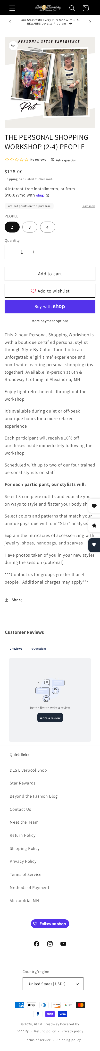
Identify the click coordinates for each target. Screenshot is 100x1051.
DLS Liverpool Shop (28, 770)
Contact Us (20, 809)
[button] (12, 8)
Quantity (12, 240)
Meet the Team (24, 822)
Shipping (11, 179)
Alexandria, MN (24, 900)
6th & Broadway (46, 1024)
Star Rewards (22, 783)
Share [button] (17, 600)
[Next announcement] (90, 22)
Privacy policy (72, 1031)
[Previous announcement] (10, 22)
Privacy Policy (23, 861)
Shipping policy (69, 1040)
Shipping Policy (25, 848)
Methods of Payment (30, 887)
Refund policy (45, 1031)
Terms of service (38, 1040)
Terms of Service (26, 874)
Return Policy (23, 835)
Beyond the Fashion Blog (34, 796)
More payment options (50, 321)
